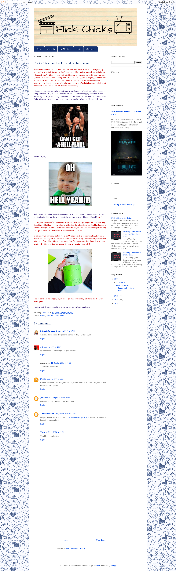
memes (42, 315)
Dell (42, 378)
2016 (116, 296)
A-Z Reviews (66, 49)
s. (41, 346)
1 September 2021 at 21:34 (65, 413)
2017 (116, 279)
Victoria (43, 432)
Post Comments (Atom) (75, 548)
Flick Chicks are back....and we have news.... (125, 287)
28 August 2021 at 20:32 (60, 397)
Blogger (114, 565)
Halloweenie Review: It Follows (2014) (126, 113)
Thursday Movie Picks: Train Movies (132, 253)
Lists (78, 49)
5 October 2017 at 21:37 (51, 346)
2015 (116, 299)
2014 (116, 303)
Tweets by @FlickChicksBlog (122, 204)
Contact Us (90, 49)
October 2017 (122, 282)
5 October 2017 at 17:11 (65, 331)
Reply (42, 338)
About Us (51, 49)
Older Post (100, 540)
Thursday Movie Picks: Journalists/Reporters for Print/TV (132, 234)
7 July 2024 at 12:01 (56, 432)
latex (98, 565)
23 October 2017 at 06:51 (54, 379)
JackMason (45, 397)
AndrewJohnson (47, 413)
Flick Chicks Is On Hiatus (121, 218)
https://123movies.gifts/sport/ (78, 417)
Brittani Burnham (47, 330)
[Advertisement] (70, 509)
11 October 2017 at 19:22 (61, 363)
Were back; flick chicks (55, 315)
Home (39, 49)
